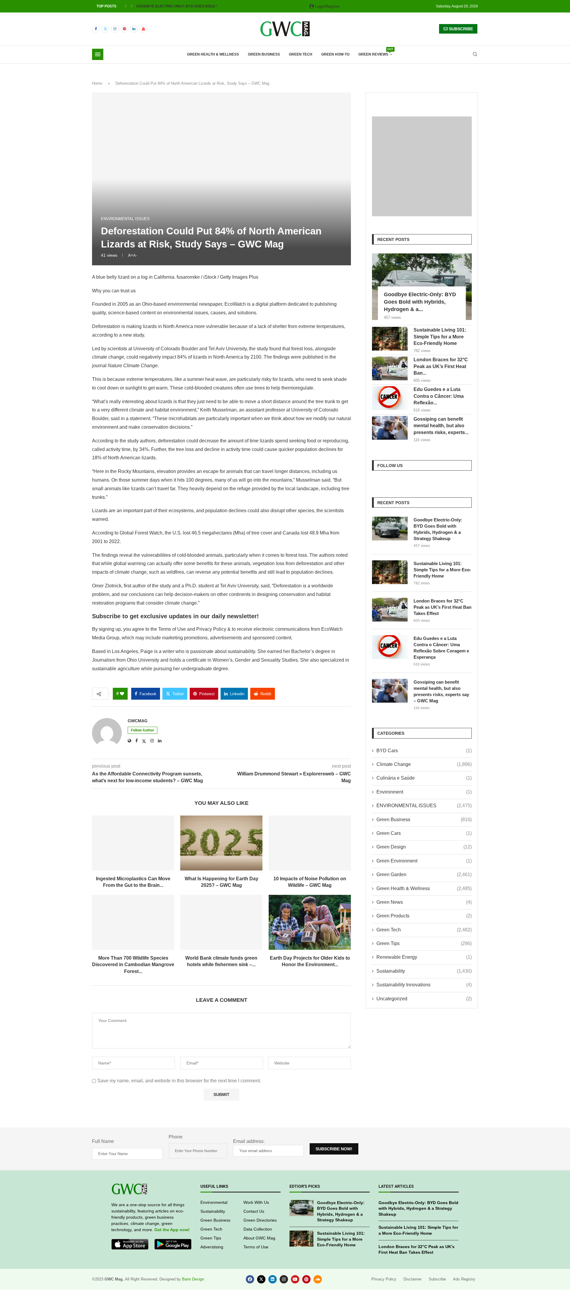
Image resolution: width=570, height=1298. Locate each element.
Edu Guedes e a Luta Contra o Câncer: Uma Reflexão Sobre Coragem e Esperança (441, 648)
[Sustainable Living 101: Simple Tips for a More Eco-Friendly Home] (390, 339)
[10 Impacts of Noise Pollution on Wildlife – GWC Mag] (310, 843)
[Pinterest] (124, 29)
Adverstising (211, 1247)
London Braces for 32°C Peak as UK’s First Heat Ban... (441, 366)
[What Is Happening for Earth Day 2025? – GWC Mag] (221, 843)
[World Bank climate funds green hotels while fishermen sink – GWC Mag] (221, 922)
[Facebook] (96, 29)
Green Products (424, 915)
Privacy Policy (383, 1279)
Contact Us (253, 1211)
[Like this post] (122, 694)
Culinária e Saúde (424, 777)
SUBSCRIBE (460, 28)
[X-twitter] (261, 1279)
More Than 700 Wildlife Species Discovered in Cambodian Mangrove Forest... (133, 964)
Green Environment (424, 860)
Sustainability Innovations (424, 984)
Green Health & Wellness (213, 54)
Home (97, 83)
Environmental (213, 1202)
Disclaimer (412, 1279)
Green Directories (260, 1220)
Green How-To (335, 54)
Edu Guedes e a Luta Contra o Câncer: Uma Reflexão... (439, 396)
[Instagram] (115, 29)
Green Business (264, 54)
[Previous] (125, 6)
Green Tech (300, 54)
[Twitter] (105, 29)
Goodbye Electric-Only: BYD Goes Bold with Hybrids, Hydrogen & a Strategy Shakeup (438, 529)
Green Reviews (375, 52)
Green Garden (424, 874)
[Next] (131, 6)
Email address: (249, 1141)
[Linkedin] (134, 29)
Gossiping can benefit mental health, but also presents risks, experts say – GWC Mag (441, 691)
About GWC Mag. (259, 1238)
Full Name (103, 1141)
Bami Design (193, 1279)
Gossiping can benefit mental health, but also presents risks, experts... (441, 426)
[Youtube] (143, 29)
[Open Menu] (97, 54)
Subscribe (437, 1279)
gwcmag (138, 720)
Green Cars (424, 833)
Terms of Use (255, 1247)
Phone (176, 1136)
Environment (424, 791)
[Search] (475, 54)
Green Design (424, 846)
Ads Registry (464, 1279)
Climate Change (424, 764)
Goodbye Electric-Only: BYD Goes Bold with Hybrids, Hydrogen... (201, 6)
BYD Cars (424, 750)
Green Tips (424, 943)
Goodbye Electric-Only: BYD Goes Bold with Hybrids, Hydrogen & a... (420, 301)
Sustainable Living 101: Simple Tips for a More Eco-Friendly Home (440, 336)
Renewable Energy (424, 957)
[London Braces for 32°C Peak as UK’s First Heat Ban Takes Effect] (390, 368)
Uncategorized (424, 998)
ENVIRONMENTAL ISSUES (424, 805)
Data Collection (257, 1229)
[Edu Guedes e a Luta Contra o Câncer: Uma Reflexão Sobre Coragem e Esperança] (390, 398)
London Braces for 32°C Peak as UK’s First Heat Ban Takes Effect (442, 607)
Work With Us (256, 1202)
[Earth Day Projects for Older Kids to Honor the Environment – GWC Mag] (310, 922)
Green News (424, 902)
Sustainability (424, 971)
